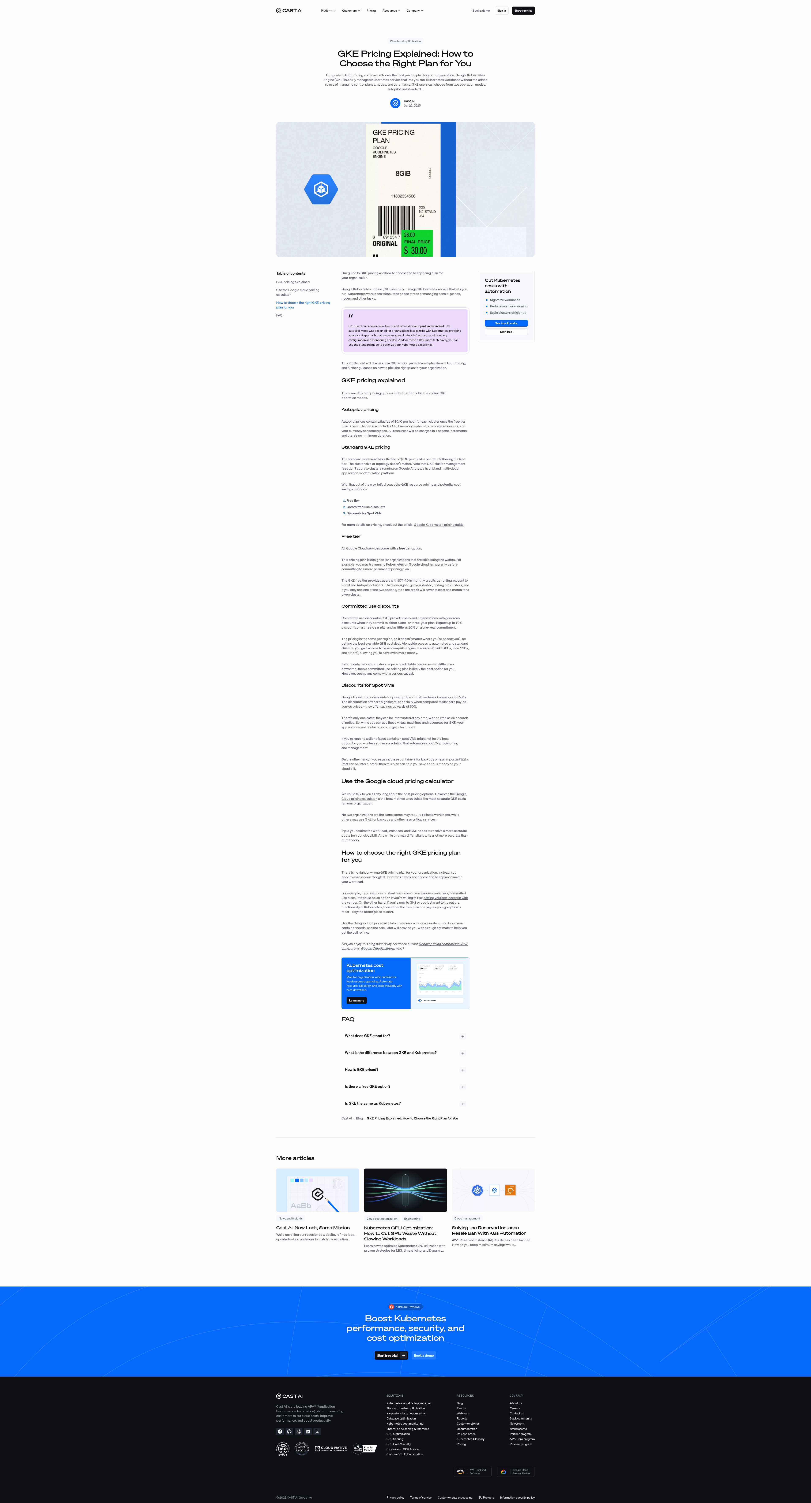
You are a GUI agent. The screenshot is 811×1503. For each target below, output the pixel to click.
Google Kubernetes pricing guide (439, 524)
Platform (326, 10)
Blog (359, 1118)
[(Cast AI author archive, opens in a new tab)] (395, 107)
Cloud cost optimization (405, 41)
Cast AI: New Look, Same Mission (313, 1227)
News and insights (291, 1218)
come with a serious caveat (393, 673)
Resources (389, 10)
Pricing (371, 10)
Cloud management (467, 1218)
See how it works (506, 323)
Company (413, 10)
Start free (506, 332)
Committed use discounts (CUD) (365, 618)
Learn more (356, 1000)
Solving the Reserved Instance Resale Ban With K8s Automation (489, 1230)
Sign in (501, 10)
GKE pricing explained (293, 282)
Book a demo (481, 10)
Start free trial (523, 10)
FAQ (279, 315)
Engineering (412, 1219)
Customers (349, 10)
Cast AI (409, 101)
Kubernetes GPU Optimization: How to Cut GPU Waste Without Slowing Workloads (400, 1233)
